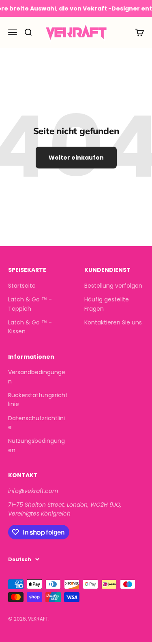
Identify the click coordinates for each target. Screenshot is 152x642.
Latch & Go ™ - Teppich (30, 303)
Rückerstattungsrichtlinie (38, 399)
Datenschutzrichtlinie (36, 422)
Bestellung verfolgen (113, 286)
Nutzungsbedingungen (36, 445)
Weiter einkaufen (76, 158)
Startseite (22, 286)
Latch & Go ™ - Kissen (30, 326)
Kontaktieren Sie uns (113, 322)
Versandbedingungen (36, 376)
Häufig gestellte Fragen (106, 303)
